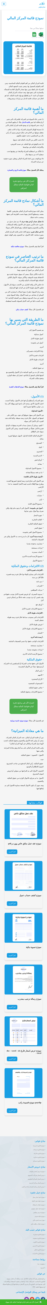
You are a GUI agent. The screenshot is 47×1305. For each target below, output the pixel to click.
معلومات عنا (41, 1264)
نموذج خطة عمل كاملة (38, 1201)
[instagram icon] (26, 1299)
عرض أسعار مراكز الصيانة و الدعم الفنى (33, 1187)
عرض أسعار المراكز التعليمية (36, 1179)
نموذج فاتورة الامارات (38, 1253)
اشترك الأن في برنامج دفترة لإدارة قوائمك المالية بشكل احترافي (23, 184)
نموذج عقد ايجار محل (39, 1197)
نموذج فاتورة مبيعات (39, 1149)
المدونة (42, 1268)
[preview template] (23, 824)
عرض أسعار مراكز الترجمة (37, 1183)
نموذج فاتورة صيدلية (39, 1161)
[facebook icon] (43, 1299)
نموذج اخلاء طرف (40, 1216)
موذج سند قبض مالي (39, 1220)
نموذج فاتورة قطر (39, 1250)
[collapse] (4, 4)
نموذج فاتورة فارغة (39, 1153)
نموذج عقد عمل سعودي (38, 1208)
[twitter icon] (37, 1299)
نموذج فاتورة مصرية (39, 1234)
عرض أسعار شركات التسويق (36, 1175)
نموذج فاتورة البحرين (39, 1246)
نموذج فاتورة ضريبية (39, 1146)
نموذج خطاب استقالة (39, 1205)
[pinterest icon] (32, 1299)
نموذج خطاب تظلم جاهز (38, 1224)
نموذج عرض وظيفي (39, 1212)
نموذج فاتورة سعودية (39, 1238)
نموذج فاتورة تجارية (39, 1157)
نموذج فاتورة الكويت (39, 1242)
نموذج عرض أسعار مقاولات (37, 1171)
